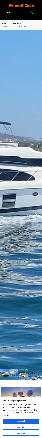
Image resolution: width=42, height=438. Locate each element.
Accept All (21, 421)
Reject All (21, 433)
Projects (17, 23)
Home (4, 23)
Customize (21, 427)
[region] (21, 417)
